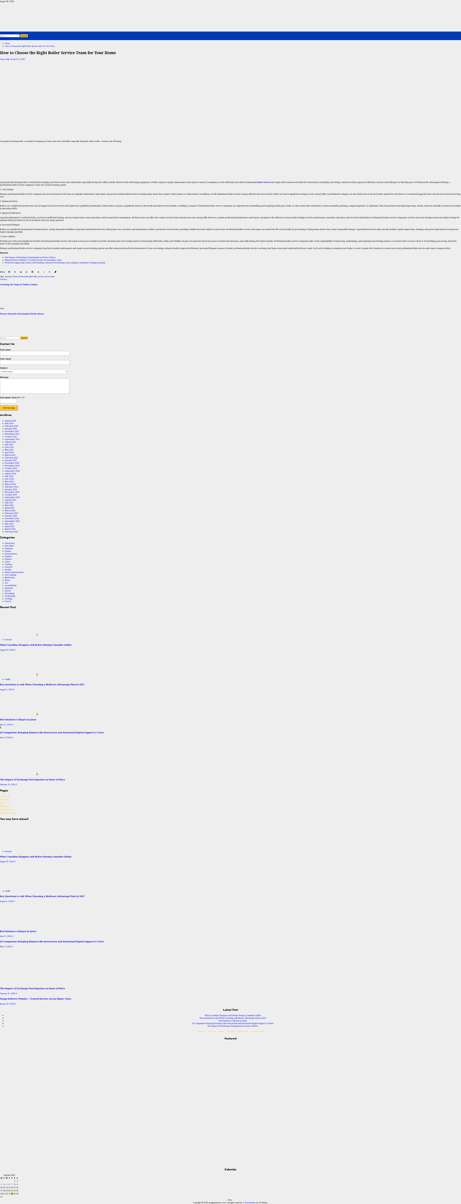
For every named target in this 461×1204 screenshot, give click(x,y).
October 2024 (11, 468)
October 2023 (11, 494)
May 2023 (9, 505)
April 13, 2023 (19, 59)
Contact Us (5, 796)
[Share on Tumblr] (44, 272)
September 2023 (12, 497)
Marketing (10, 577)
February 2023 (11, 513)
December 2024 (12, 463)
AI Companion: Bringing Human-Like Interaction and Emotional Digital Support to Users (52, 732)
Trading (8, 598)
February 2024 (11, 486)
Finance (8, 559)
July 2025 (9, 444)
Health (8, 569)
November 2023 (12, 492)
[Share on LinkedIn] (20, 272)
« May (229, 1199)
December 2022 (12, 518)
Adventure (10, 543)
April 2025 (9, 452)
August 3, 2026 (7, 689)
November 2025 (12, 434)
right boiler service (36, 276)
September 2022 (12, 521)
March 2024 (10, 484)
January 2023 (11, 515)
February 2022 (11, 531)
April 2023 (9, 508)
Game (7, 561)
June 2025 (9, 447)
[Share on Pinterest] (32, 272)
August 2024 (10, 473)
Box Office (9, 546)
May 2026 (9, 423)
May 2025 (9, 449)
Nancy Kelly (5, 59)
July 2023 (9, 502)
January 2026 (11, 428)
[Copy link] (55, 272)
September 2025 (12, 439)
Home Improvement (14, 572)
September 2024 (12, 471)
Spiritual (9, 588)
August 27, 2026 (7, 650)
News (7, 580)
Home (15, 276)
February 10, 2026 (8, 784)
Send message (9, 408)
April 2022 (9, 526)
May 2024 (9, 481)
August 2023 (10, 500)
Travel (8, 601)
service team (49, 276)
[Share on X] (15, 272)
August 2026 (10, 420)
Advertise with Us (8, 813)
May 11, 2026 (6, 737)
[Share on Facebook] (9, 272)
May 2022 (9, 523)
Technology (10, 596)
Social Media (10, 585)
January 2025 (11, 460)
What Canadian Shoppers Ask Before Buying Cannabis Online (36, 644)
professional (23, 276)
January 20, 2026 (7, 1003)
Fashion (8, 556)
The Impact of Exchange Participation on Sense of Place (30, 257)
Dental (8, 551)
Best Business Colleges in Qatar (18, 719)
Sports (8, 590)
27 (9, 1193)
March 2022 (10, 529)
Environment (11, 553)
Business (8, 276)
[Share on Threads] (49, 272)
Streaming (10, 593)
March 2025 (10, 455)
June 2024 (9, 479)
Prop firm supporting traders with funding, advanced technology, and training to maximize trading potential (55, 262)
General (8, 567)
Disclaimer (5, 806)
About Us (4, 799)
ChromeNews (250, 1202)
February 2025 (11, 457)
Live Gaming (10, 575)
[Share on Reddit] (38, 272)
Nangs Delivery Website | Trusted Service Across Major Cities (33, 260)
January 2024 (11, 489)
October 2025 (11, 436)
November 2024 (12, 465)
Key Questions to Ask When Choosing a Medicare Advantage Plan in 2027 (42, 684)
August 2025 (10, 442)
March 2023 (10, 510)
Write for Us (5, 809)
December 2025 (12, 431)
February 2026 (11, 426)
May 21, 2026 (6, 724)
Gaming (8, 564)
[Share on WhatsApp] (26, 272)
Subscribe (4, 38)
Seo (6, 582)
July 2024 (9, 476)
